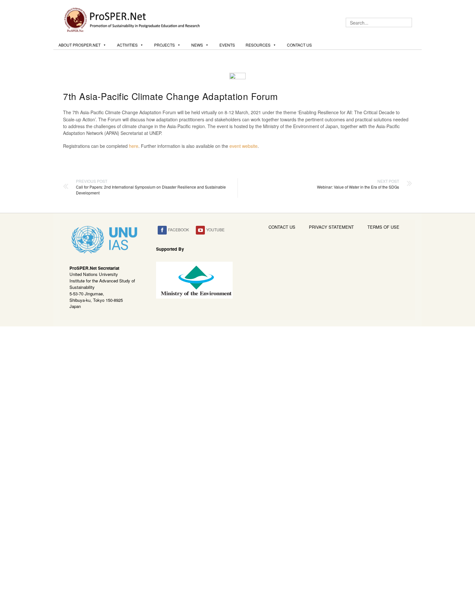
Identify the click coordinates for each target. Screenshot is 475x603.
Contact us (299, 45)
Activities (127, 45)
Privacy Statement (331, 227)
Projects (164, 45)
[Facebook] (162, 230)
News (197, 45)
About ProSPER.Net (79, 45)
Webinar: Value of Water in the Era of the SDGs (358, 184)
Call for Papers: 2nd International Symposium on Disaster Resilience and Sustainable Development (151, 186)
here (133, 146)
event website (243, 146)
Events (227, 45)
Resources (258, 45)
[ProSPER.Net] (133, 19)
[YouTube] (200, 230)
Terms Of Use (383, 227)
